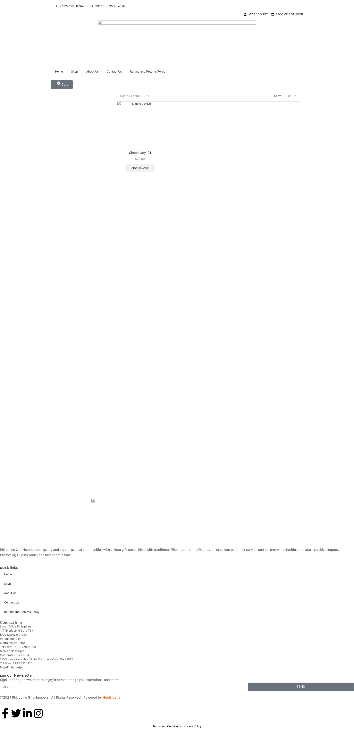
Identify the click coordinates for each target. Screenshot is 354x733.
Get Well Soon (254, 349)
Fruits (247, 167)
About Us (92, 71)
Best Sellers (252, 126)
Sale (246, 458)
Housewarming (255, 266)
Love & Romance (256, 375)
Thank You (252, 285)
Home (59, 71)
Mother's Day (254, 388)
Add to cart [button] (140, 167)
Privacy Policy (192, 726)
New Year (251, 194)
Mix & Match (252, 228)
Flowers (249, 161)
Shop (74, 71)
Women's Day (254, 451)
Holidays (250, 181)
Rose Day (251, 413)
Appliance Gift (254, 119)
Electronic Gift (254, 154)
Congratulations (255, 254)
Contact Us (114, 71)
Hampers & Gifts (255, 174)
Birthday (250, 247)
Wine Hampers (254, 465)
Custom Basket (255, 147)
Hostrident (111, 697)
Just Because (254, 273)
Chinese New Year (257, 311)
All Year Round (254, 112)
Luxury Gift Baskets (258, 221)
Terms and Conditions (167, 726)
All (245, 105)
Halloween (252, 356)
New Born (251, 394)
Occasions (251, 292)
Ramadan (251, 407)
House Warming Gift (258, 214)
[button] (62, 84)
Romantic (251, 279)
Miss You (251, 381)
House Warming (255, 362)
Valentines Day (255, 207)
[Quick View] (123, 167)
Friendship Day (255, 343)
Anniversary (253, 241)
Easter (249, 330)
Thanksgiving (254, 200)
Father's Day (253, 337)
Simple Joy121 (140, 153)
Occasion (250, 234)
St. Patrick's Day (256, 419)
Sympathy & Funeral (258, 426)
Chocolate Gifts (255, 133)
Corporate (252, 260)
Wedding (251, 445)
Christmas (252, 188)
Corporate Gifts (255, 140)
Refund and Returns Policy (147, 71)
